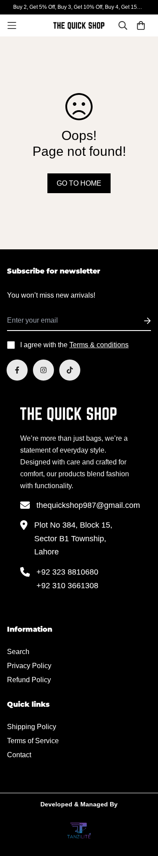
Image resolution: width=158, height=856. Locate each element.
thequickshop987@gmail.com (88, 505)
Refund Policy (29, 679)
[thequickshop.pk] (79, 25)
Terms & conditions (99, 345)
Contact (19, 755)
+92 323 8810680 (67, 572)
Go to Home (79, 183)
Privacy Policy (29, 665)
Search (18, 651)
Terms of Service (33, 741)
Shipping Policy (31, 726)
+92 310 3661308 (67, 585)
